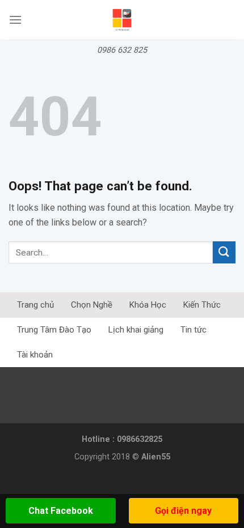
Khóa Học (147, 305)
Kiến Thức (202, 305)
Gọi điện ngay (183, 510)
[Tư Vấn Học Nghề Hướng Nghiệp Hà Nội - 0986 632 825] (122, 20)
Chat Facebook (60, 510)
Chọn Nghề (91, 305)
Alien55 (155, 457)
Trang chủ (35, 305)
